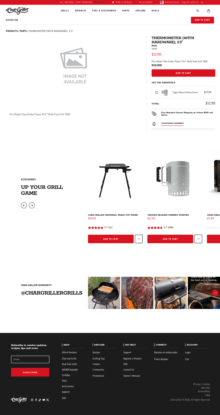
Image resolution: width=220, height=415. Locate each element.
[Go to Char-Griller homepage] (20, 11)
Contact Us (128, 370)
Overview (12, 20)
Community (98, 370)
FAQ (125, 364)
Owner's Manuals (131, 376)
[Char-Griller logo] (19, 400)
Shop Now (99, 2)
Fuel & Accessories (104, 11)
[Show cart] (208, 11)
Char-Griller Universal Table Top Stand (113, 215)
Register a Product (132, 359)
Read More (157, 65)
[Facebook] (36, 400)
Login (188, 352)
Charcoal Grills (69, 359)
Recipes (96, 352)
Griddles (80, 11)
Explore (141, 11)
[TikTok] (40, 400)
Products (12, 31)
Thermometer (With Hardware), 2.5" (51, 31)
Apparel (66, 392)
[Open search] (197, 11)
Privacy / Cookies (201, 384)
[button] (183, 92)
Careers (96, 364)
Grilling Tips (99, 359)
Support (127, 352)
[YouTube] (43, 400)
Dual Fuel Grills (69, 364)
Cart (187, 359)
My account (146, 2)
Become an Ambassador (165, 352)
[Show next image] (32, 205)
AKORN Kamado (70, 370)
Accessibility (204, 391)
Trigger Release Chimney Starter (168, 215)
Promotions (98, 376)
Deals (155, 11)
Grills (65, 11)
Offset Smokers (69, 352)
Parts (126, 11)
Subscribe (30, 372)
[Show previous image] (24, 205)
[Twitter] (47, 400)
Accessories (68, 386)
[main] (110, 166)
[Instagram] (32, 400)
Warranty (205, 388)
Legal (207, 395)
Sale (64, 398)
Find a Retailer (161, 359)
